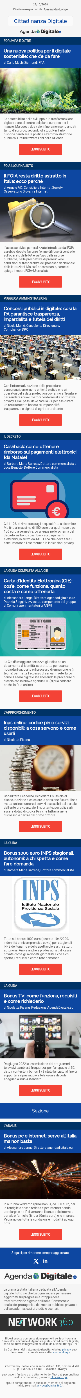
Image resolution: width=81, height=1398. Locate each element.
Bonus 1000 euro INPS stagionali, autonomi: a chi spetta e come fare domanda (39, 858)
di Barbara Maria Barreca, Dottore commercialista (39, 870)
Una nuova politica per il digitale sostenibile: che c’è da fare (37, 53)
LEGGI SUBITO (40, 149)
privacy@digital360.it (50, 1385)
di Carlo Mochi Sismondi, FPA (24, 62)
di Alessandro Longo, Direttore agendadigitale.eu (38, 1147)
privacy (66, 1349)
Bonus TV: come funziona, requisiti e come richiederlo (40, 998)
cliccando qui (59, 1377)
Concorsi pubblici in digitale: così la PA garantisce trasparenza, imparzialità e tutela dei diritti (40, 314)
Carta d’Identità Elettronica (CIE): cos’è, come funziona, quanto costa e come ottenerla (38, 586)
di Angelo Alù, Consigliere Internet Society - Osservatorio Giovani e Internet (34, 189)
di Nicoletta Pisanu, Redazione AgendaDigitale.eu (38, 1007)
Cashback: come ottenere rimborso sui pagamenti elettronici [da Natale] (40, 452)
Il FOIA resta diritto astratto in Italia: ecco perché (35, 178)
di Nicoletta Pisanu (17, 740)
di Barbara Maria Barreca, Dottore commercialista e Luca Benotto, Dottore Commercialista (40, 465)
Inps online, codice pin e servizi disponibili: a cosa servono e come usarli (40, 728)
